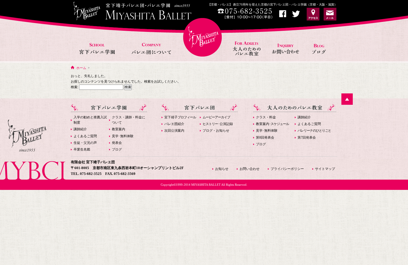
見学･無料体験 (123, 136)
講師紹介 (80, 129)
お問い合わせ (286, 42)
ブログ (117, 149)
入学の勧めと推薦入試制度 (90, 119)
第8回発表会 (265, 137)
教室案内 (118, 129)
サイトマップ (325, 169)
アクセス (313, 14)
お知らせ (321, 42)
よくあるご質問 (85, 136)
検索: (74, 87)
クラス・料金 (266, 117)
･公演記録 (218, 124)
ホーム (81, 68)
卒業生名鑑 (82, 149)
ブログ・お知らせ (216, 130)
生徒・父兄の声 (85, 143)
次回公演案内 (174, 130)
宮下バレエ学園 (97, 42)
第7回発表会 (307, 137)
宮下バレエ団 (200, 108)
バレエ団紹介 (174, 124)
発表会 (117, 143)
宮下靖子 (180, 117)
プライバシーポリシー (287, 169)
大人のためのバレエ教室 (247, 42)
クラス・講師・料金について (128, 119)
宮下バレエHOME (202, 37)
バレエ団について (151, 42)
